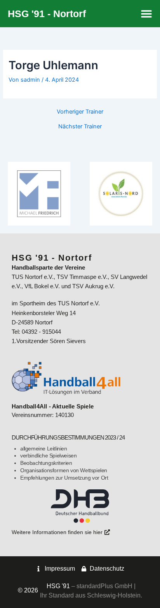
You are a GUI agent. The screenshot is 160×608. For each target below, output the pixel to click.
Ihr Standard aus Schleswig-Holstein (90, 595)
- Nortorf (47, 13)
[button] (146, 14)
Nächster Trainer (80, 127)
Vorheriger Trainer (80, 112)
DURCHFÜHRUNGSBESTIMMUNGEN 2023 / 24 (68, 438)
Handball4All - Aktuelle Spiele (53, 406)
